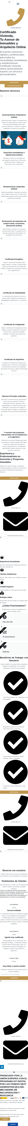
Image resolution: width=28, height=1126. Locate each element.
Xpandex (19, 1102)
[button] (18, 4)
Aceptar (12, 1124)
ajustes (5, 1119)
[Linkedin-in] (2, 1067)
